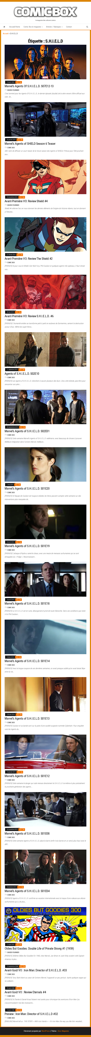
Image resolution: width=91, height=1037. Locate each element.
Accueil (5, 33)
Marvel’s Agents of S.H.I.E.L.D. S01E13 (27, 718)
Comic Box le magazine (32, 27)
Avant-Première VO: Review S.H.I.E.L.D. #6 (29, 316)
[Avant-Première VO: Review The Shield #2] (45, 234)
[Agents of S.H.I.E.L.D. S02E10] (45, 349)
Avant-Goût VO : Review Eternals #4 (25, 992)
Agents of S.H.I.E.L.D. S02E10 (22, 373)
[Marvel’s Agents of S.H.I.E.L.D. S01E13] (45, 694)
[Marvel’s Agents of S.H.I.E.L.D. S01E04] (45, 867)
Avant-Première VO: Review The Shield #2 (29, 258)
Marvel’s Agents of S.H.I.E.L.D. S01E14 (27, 661)
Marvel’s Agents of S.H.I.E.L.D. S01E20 (27, 488)
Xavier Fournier (13, 90)
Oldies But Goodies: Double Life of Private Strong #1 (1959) (39, 948)
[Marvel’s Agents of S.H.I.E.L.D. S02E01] (45, 407)
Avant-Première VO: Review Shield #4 (26, 201)
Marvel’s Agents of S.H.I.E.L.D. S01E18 (27, 603)
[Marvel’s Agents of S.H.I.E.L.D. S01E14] (45, 637)
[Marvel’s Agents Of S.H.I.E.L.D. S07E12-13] (45, 62)
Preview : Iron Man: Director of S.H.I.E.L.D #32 (31, 1014)
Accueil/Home (14, 27)
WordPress (45, 1031)
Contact (69, 27)
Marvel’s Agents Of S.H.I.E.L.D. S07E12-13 (29, 86)
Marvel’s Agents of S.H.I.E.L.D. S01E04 (27, 891)
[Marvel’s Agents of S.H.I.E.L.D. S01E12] (45, 752)
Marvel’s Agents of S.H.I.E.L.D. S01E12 (27, 776)
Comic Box (11, 148)
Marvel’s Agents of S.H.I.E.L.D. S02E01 (27, 431)
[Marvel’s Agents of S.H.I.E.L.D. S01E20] (45, 464)
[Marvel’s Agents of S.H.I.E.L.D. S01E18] (45, 579)
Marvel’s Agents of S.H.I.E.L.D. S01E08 (27, 833)
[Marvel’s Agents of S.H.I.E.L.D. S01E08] (45, 809)
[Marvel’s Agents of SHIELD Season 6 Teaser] (45, 119)
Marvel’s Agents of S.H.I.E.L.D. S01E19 (27, 546)
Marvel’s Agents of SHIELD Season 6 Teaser (30, 143)
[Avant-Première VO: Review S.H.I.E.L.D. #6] (45, 292)
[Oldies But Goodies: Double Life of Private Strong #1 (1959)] (45, 924)
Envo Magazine (63, 1031)
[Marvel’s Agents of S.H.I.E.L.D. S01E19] (45, 522)
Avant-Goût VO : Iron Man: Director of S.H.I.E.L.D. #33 (36, 970)
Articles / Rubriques (53, 27)
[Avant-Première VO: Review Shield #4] (45, 177)
